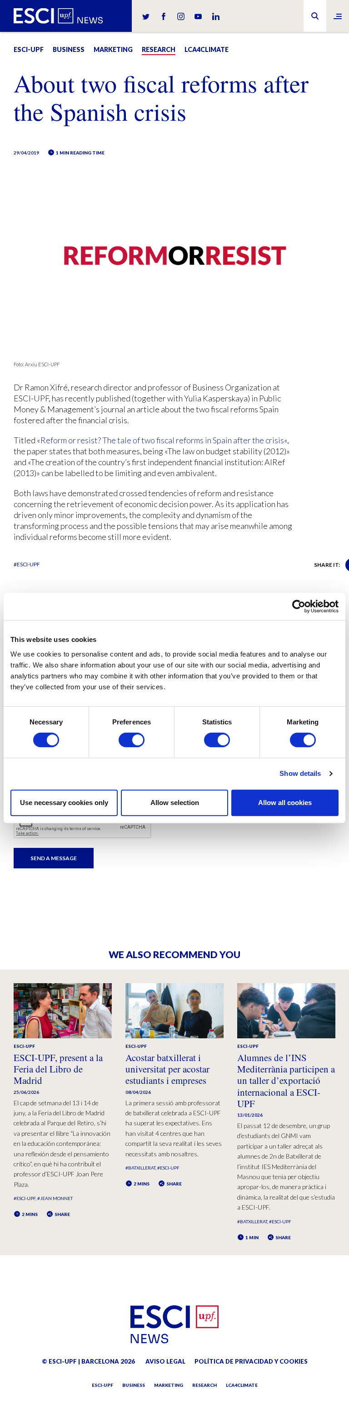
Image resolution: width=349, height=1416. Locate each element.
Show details (300, 773)
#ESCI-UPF (27, 564)
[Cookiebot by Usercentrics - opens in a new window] (299, 606)
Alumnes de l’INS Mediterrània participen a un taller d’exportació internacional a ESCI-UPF (286, 1080)
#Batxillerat (140, 1167)
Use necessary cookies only (64, 802)
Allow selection (174, 802)
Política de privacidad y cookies (251, 1361)
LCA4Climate (206, 49)
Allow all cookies (285, 802)
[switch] (132, 740)
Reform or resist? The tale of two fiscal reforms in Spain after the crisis (162, 440)
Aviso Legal (165, 1361)
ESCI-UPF (29, 49)
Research (158, 49)
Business (69, 49)
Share (62, 1214)
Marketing (113, 49)
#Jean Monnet (55, 1198)
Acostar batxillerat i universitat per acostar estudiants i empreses (167, 1069)
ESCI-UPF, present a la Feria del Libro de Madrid (58, 1069)
